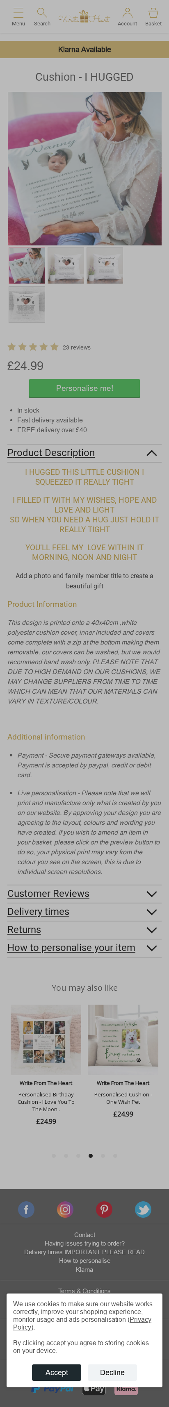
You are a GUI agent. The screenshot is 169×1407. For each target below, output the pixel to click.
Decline (112, 1372)
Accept (57, 1372)
